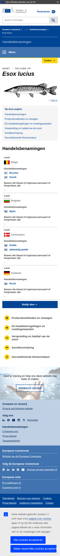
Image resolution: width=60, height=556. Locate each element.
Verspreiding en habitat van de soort (23, 128)
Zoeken (53, 20)
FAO (53, 100)
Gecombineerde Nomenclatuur (20, 137)
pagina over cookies (40, 518)
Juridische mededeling (31, 503)
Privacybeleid (9, 436)
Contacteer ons (10, 431)
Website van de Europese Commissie (21, 456)
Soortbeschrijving (14, 133)
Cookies (47, 498)
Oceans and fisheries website (17, 408)
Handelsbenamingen (37, 30)
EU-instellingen (10, 483)
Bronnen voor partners (28, 498)
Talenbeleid (8, 498)
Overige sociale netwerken (40, 469)
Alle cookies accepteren (28, 539)
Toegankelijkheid (11, 441)
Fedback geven (30, 388)
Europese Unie (10, 487)
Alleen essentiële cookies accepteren (35, 548)
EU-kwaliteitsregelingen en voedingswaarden (28, 123)
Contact (49, 503)
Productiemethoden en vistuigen (21, 119)
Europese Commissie (11, 30)
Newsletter (32, 420)
